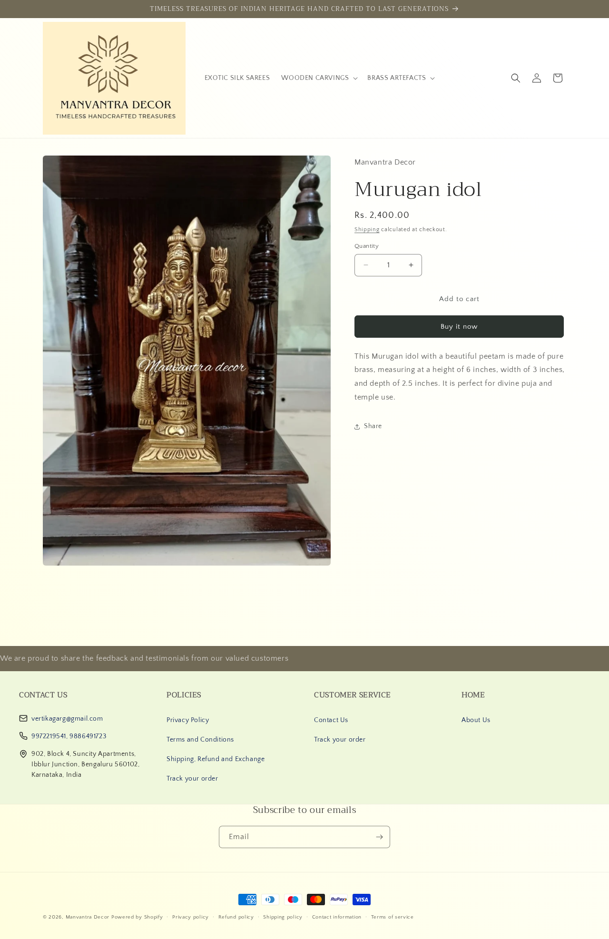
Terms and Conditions (200, 739)
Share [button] (373, 426)
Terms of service (392, 916)
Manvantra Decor (88, 917)
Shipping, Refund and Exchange (216, 759)
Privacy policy (190, 916)
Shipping (367, 229)
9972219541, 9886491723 (68, 736)
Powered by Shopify (137, 917)
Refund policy (236, 916)
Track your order (192, 778)
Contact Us (331, 720)
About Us (476, 720)
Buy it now (459, 327)
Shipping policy (283, 916)
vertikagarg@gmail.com (67, 719)
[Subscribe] (379, 837)
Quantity (366, 246)
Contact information (337, 916)
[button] (318, 78)
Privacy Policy (188, 720)
